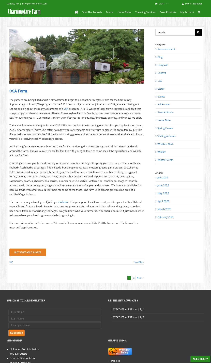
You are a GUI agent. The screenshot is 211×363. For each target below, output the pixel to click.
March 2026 (164, 209)
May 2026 (163, 193)
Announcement (166, 49)
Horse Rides (164, 120)
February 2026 (165, 217)
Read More (139, 262)
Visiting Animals (166, 136)
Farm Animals (165, 112)
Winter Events (165, 159)
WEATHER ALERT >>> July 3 (128, 317)
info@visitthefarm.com (34, 3)
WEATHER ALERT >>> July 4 (128, 309)
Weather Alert (165, 144)
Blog (160, 57)
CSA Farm (18, 91)
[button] (199, 12)
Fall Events (163, 104)
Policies (115, 360)
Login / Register (193, 3)
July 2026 (162, 177)
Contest (161, 72)
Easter (160, 88)
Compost (162, 65)
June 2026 (163, 185)
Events (161, 96)
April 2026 (163, 201)
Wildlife (161, 152)
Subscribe (16, 332)
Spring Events (165, 128)
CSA (66, 108)
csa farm (63, 202)
